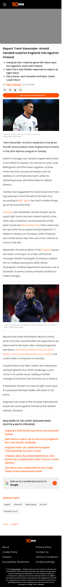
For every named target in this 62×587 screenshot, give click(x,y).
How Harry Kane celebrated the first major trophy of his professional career (29, 469)
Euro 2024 (43, 504)
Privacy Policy (43, 547)
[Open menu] (4, 4)
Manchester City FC (11, 511)
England (46, 249)
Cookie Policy (9, 552)
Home (5, 524)
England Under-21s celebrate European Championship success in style (27, 449)
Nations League (31, 504)
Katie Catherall (13, 84)
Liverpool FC (18, 504)
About (5, 547)
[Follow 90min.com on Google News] (54, 483)
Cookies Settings (45, 562)
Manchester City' (30, 225)
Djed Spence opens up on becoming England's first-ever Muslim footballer (32, 440)
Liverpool (8, 212)
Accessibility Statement (15, 562)
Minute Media (16, 569)
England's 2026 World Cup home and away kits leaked (32, 432)
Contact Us (42, 552)
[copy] (20, 90)
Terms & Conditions (47, 557)
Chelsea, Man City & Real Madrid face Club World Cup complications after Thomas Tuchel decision (32, 459)
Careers (6, 557)
